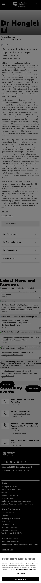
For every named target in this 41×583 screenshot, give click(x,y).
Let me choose (20, 573)
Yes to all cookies (20, 579)
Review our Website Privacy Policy (26, 569)
